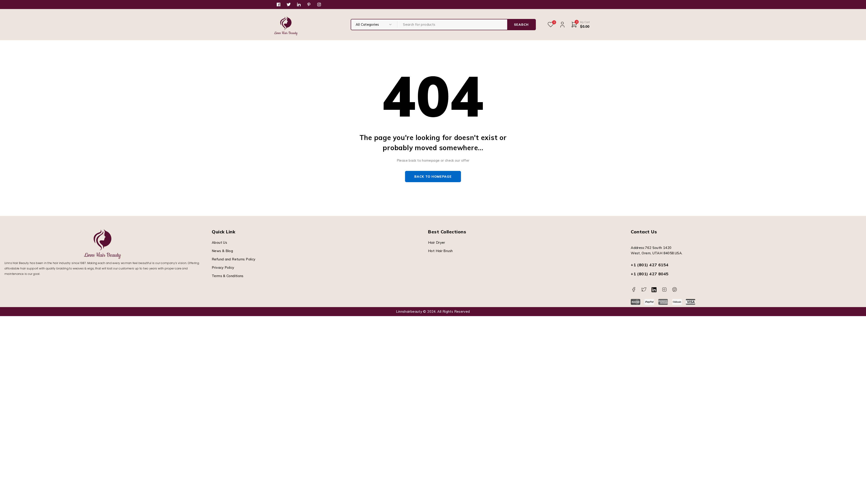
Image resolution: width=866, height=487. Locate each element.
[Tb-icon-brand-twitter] (644, 289)
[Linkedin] (654, 289)
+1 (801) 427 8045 (650, 273)
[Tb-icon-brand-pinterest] (674, 289)
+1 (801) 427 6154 (650, 264)
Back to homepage (432, 177)
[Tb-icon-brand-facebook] (633, 289)
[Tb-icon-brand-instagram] (664, 289)
